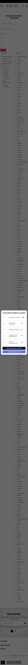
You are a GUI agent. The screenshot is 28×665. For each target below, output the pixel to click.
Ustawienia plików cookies (14, 313)
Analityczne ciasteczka (14, 329)
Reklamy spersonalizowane (13, 342)
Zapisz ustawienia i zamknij (14, 348)
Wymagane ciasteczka (14, 317)
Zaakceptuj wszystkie (14, 352)
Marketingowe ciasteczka (12, 323)
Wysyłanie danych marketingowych (13, 335)
